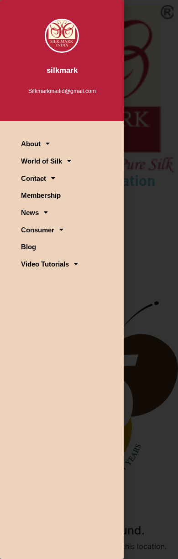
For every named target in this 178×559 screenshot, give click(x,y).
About (31, 144)
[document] (89, 279)
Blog (28, 247)
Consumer (37, 230)
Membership (41, 195)
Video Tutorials (45, 264)
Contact (33, 178)
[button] (62, 143)
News (30, 212)
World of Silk (41, 161)
